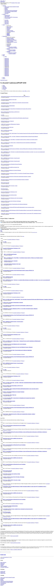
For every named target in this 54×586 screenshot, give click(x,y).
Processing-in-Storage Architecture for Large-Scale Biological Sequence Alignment (15, 179)
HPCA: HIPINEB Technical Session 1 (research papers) (13, 321)
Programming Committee (13, 47)
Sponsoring (6, 13)
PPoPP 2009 (7, 75)
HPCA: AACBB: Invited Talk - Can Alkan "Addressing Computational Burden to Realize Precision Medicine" (19, 136)
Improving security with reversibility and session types (10, 167)
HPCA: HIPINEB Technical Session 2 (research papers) (10, 161)
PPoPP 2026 (7, 59)
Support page (2, 558)
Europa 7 (22, 274)
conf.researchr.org (5, 557)
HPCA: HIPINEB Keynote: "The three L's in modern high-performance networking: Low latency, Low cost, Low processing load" (23, 151)
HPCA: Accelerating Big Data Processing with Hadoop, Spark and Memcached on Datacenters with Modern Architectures (21, 148)
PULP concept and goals (5, 182)
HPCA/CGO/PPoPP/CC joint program (11, 17)
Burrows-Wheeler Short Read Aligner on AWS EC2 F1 (10, 111)
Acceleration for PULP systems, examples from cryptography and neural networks (14, 102)
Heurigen (6, 9)
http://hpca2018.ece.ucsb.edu (15, 542)
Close (1, 231)
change (23, 236)
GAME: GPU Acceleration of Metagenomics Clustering (10, 124)
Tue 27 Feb (6, 22)
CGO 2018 (4, 87)
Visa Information (7, 12)
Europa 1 (18, 239)
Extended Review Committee (12, 40)
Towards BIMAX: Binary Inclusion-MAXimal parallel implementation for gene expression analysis (17, 207)
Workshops (8, 28)
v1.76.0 (10, 557)
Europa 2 (21, 245)
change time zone (34, 232)
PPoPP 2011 (7, 73)
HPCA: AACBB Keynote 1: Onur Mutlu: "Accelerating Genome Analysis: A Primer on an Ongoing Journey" (19, 139)
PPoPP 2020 (7, 65)
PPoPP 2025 (7, 60)
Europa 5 (37, 423)
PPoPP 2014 (7, 70)
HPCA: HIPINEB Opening (5, 154)
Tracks (4, 24)
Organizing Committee (10, 39)
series (6, 80)
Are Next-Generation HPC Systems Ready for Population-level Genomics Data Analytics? (16, 108)
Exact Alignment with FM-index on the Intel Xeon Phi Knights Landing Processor (17, 305)
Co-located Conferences (11, 31)
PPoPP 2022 (7, 63)
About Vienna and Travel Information (11, 10)
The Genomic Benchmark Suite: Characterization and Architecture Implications (14, 204)
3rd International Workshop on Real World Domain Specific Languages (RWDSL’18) (15, 96)
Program (4, 14)
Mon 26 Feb (7, 21)
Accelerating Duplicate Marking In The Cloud (8, 99)
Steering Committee (12, 49)
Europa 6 (23, 268)
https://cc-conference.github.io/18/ (16, 549)
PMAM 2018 (2, 572)
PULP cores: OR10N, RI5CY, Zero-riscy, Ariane (9, 185)
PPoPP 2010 (7, 74)
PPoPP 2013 (7, 71)
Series (6, 56)
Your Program (7, 16)
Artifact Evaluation (10, 30)
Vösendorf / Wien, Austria (15, 2)
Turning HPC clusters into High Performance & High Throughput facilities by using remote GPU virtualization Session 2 (21, 213)
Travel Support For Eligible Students (11, 11)
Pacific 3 (37, 436)
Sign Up (1, 585)
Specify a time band (13, 229)
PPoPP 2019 (7, 66)
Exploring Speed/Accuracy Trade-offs (7, 121)
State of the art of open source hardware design (11, 473)
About (4, 85)
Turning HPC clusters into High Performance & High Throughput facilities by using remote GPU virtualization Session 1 (21, 210)
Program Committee (10, 38)
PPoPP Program (7, 15)
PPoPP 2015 (7, 69)
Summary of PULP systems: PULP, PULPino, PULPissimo (11, 201)
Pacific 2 (9, 484)
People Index (9, 44)
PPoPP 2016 (7, 68)
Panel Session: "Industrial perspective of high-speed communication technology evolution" (16, 176)
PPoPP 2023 (7, 62)
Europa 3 (23, 251)
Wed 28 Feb (7, 23)
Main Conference (10, 26)
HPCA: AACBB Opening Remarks (7, 145)
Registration (7, 7)
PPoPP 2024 (7, 61)
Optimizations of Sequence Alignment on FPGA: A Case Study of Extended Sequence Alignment (17, 173)
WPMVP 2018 (2, 573)
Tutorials (8, 29)
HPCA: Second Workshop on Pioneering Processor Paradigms (11, 164)
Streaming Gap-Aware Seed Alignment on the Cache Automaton (14, 344)
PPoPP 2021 (7, 64)
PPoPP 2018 (9, 27)
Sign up (4, 78)
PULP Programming (4, 188)
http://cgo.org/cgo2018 (14, 535)
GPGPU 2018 (2, 571)
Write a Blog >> (3, 0)
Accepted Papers (7, 18)
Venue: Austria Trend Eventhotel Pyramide (12, 6)
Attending (4, 5)
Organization (5, 36)
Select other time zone (39, 222)
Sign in (4, 77)
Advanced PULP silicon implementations (8, 105)
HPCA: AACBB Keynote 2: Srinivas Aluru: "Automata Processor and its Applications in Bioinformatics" (18, 142)
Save (1, 230)
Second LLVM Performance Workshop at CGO (9, 191)
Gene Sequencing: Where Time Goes (7, 127)
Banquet (6, 8)
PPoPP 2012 (7, 72)
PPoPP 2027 (7, 58)
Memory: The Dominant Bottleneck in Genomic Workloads (11, 170)
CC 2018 (4, 89)
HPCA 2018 (5, 88)
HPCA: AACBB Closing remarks (6, 130)
